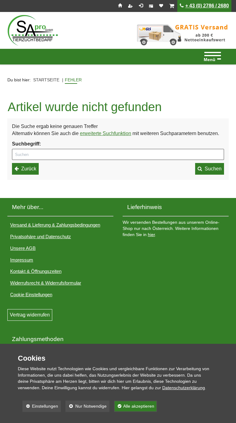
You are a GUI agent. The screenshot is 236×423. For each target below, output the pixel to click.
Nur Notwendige (86, 406)
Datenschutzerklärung (183, 387)
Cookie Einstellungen (31, 294)
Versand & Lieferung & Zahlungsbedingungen (55, 224)
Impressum (21, 259)
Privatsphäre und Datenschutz (40, 236)
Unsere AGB (23, 248)
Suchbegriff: (26, 143)
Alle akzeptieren (134, 406)
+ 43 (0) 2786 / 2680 (207, 5)
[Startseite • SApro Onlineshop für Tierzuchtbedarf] (32, 30)
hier (151, 234)
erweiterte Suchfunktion (105, 133)
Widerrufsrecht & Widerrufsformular (45, 282)
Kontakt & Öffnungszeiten (35, 271)
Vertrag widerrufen (30, 314)
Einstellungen (40, 406)
